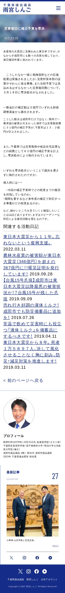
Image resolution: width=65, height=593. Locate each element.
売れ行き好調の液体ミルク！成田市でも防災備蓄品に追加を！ (32, 311)
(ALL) (55, 546)
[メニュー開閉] (59, 7)
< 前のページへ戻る (23, 380)
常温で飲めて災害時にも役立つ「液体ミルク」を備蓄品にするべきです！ (32, 329)
